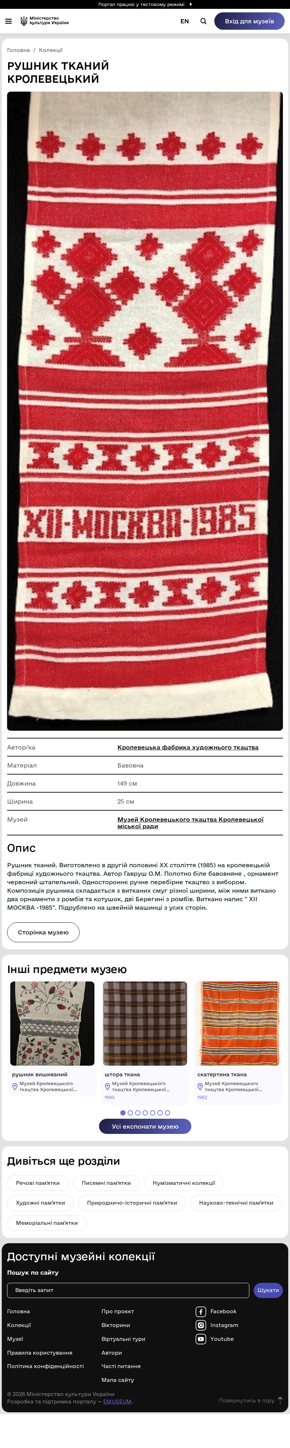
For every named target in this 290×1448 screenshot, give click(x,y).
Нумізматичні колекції (184, 1183)
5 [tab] (152, 1113)
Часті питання (121, 1366)
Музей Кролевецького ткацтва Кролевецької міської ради (190, 822)
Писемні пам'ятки (106, 1183)
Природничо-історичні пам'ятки (132, 1203)
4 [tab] (145, 1113)
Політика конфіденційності (45, 1366)
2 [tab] (130, 1113)
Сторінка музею (43, 932)
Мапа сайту (118, 1380)
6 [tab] (160, 1113)
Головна (18, 1311)
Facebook (223, 1311)
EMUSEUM (117, 1401)
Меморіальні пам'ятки (47, 1223)
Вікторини (116, 1325)
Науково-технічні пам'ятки (236, 1203)
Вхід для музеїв (249, 21)
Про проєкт (118, 1311)
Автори (112, 1353)
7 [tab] (167, 1113)
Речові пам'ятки (38, 1183)
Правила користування (39, 1353)
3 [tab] (137, 1113)
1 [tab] (123, 1113)
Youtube (222, 1339)
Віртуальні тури (123, 1339)
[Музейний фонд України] (44, 21)
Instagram (224, 1325)
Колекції (19, 1325)
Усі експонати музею (145, 1126)
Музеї (15, 1339)
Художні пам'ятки (40, 1203)
